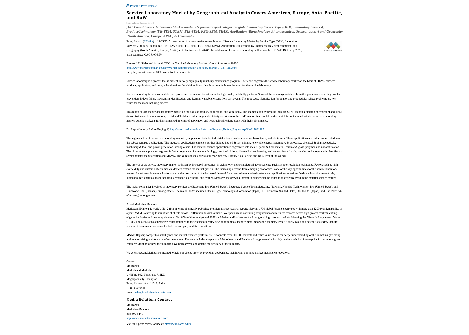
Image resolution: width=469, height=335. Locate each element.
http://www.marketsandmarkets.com (147, 318)
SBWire (148, 41)
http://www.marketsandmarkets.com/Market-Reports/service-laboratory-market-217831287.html (181, 67)
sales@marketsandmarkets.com (153, 292)
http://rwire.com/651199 (178, 323)
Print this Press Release (143, 6)
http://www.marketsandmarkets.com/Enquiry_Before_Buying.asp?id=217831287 (217, 129)
